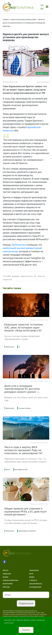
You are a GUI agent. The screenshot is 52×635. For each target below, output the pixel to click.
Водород (15, 276)
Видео (31, 577)
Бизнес (5, 577)
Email (8, 595)
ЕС (35, 276)
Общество (7, 574)
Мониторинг (8, 584)
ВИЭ (9, 276)
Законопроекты (35, 584)
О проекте (33, 580)
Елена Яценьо (43, 82)
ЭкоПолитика (18, 244)
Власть (5, 570)
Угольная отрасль (24, 408)
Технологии (34, 570)
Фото (31, 574)
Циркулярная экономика (27, 531)
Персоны (6, 587)
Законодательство (21, 469)
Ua (41, 5)
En (41, 8)
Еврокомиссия (27, 276)
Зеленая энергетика (10, 580)
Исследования (35, 587)
